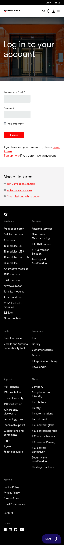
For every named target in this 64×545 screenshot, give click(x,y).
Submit (14, 135)
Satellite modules (14, 291)
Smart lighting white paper (23, 196)
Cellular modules (13, 234)
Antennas (9, 240)
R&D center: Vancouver (39, 450)
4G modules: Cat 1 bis (16, 257)
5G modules (11, 263)
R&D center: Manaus (44, 436)
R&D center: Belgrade (44, 431)
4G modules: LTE (13, 246)
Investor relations (42, 413)
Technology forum (14, 419)
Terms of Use (11, 498)
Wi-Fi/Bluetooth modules (12, 305)
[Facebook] (5, 530)
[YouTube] (22, 530)
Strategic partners (43, 467)
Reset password (13, 452)
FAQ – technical (12, 392)
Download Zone (13, 338)
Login (48, 2)
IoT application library (45, 361)
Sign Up (56, 2)
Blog (34, 338)
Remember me (16, 123)
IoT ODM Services (41, 244)
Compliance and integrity (41, 394)
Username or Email (14, 92)
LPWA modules (12, 280)
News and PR (39, 367)
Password (9, 108)
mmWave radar (13, 286)
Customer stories (42, 350)
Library (36, 344)
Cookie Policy (11, 487)
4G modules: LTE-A (14, 251)
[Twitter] (15, 530)
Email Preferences (14, 504)
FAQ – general (11, 387)
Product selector (14, 229)
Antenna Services (42, 229)
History (36, 408)
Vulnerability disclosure (11, 411)
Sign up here (12, 155)
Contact (8, 513)
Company (37, 387)
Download (53, 11)
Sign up (8, 446)
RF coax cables (12, 318)
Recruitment (39, 419)
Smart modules (13, 297)
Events (36, 355)
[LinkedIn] (10, 530)
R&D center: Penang (43, 442)
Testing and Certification (39, 261)
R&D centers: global (43, 425)
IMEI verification (13, 404)
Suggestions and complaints (14, 432)
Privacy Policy (12, 493)
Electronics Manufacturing (41, 236)
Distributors (39, 402)
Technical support (14, 425)
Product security (14, 398)
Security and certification (39, 459)
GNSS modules (12, 274)
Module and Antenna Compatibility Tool (16, 346)
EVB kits (8, 312)
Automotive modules (19, 190)
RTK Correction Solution (21, 184)
